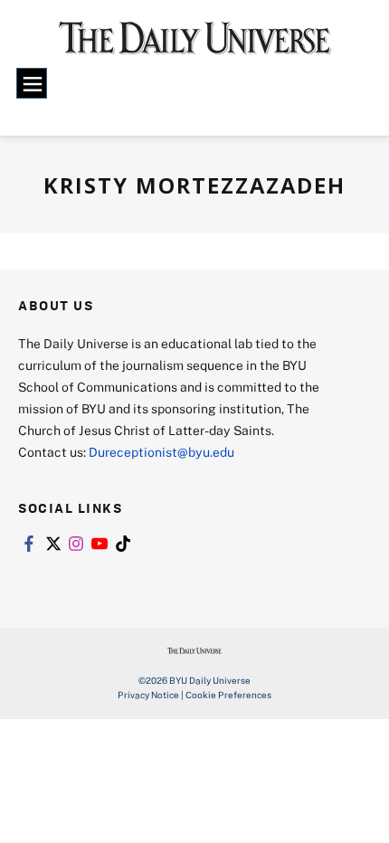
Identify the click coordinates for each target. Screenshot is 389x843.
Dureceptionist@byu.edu (161, 451)
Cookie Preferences (228, 694)
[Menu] (31, 83)
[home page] (195, 45)
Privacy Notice (148, 694)
